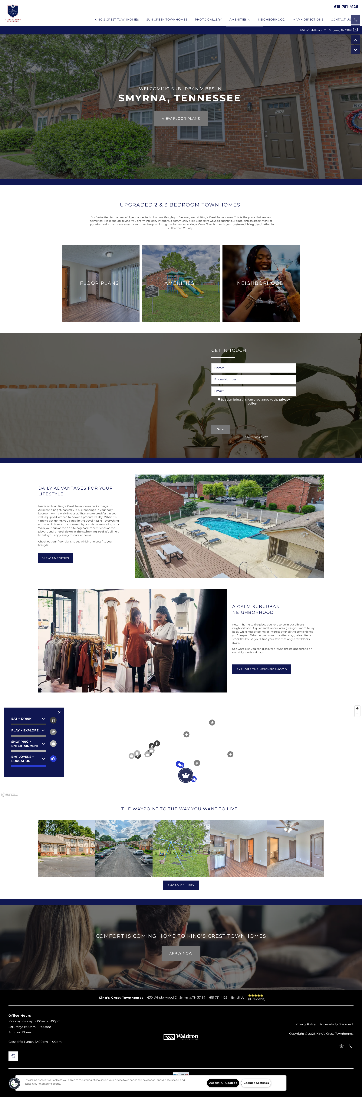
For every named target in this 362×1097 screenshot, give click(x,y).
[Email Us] (355, 29)
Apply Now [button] (181, 953)
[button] (55, 558)
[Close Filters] (59, 713)
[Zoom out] (357, 714)
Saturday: (15, 1027)
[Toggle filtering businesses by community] (53, 758)
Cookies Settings (256, 1083)
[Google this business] (13, 1056)
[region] (181, 751)
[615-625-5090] (355, 19)
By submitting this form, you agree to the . (255, 401)
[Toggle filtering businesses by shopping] (53, 743)
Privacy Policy (305, 1024)
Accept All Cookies (223, 1083)
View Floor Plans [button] (181, 118)
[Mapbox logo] (9, 794)
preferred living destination (251, 224)
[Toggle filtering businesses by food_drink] (53, 720)
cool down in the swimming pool (81, 531)
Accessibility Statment (337, 1024)
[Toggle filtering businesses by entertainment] (53, 732)
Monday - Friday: (20, 1021)
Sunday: (14, 1032)
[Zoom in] (357, 708)
